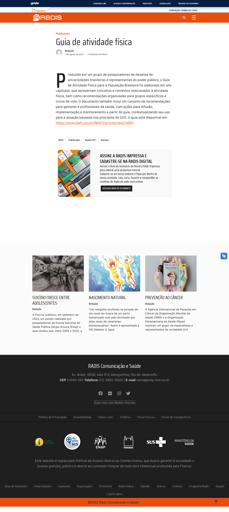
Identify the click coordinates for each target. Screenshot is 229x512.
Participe (147, 3)
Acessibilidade (82, 417)
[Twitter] (128, 393)
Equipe (220, 486)
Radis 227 (90, 140)
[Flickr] (110, 393)
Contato (177, 486)
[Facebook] (101, 393)
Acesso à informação (124, 3)
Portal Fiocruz (146, 417)
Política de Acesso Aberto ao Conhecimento (109, 461)
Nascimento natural (107, 297)
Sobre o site (105, 417)
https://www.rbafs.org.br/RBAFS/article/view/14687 (94, 123)
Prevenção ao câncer (164, 297)
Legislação (165, 3)
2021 (60, 140)
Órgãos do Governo (188, 3)
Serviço (105, 140)
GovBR (35, 3)
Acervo (161, 486)
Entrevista (105, 486)
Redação (69, 51)
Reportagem (84, 486)
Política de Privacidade (53, 417)
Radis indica (126, 486)
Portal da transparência (176, 417)
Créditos (125, 417)
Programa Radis (199, 486)
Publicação (63, 33)
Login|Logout (114, 494)
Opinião (145, 486)
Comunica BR (99, 3)
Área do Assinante (16, 486)
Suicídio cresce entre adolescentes (51, 300)
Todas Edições (42, 486)
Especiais (64, 486)
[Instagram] (119, 393)
